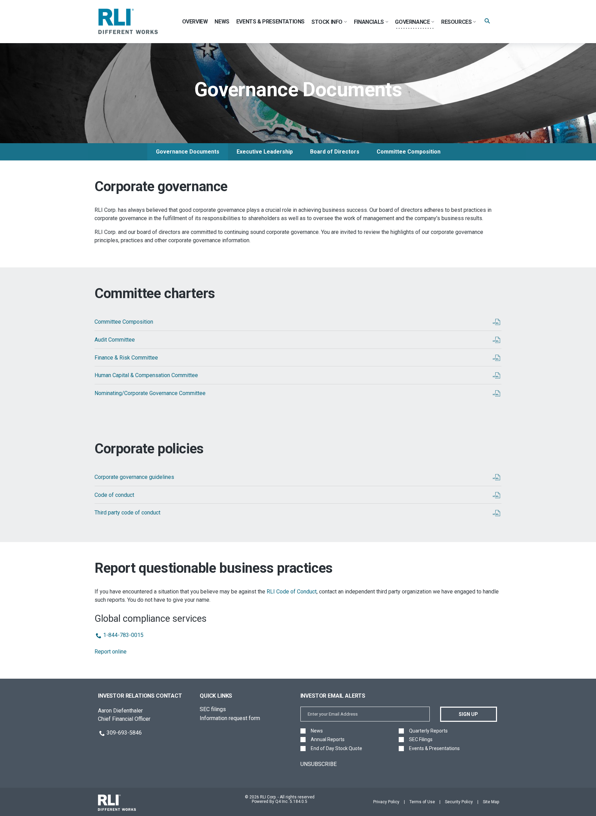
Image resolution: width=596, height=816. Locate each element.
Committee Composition (408, 151)
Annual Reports (328, 739)
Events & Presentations (434, 748)
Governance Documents (187, 151)
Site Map (491, 801)
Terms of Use (422, 801)
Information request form (230, 718)
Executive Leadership (265, 151)
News (317, 731)
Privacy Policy (386, 801)
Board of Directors (334, 151)
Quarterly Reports (428, 731)
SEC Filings (421, 739)
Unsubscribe (318, 764)
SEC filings (213, 709)
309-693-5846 (124, 732)
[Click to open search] (487, 21)
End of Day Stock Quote (336, 748)
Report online (111, 651)
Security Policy (459, 801)
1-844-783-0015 (123, 635)
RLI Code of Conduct (292, 591)
